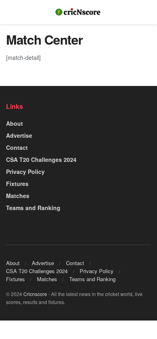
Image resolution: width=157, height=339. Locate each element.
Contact (17, 147)
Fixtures (17, 184)
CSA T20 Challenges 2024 (41, 159)
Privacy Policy (25, 171)
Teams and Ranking (33, 208)
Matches (17, 196)
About (14, 123)
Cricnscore (35, 293)
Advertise (19, 135)
